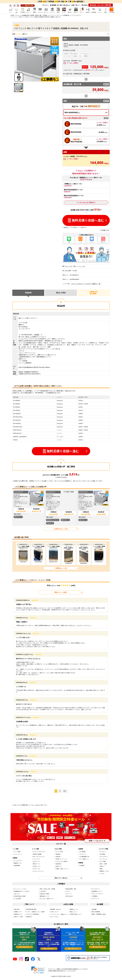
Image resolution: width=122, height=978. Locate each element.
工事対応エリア (18, 914)
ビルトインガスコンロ (39, 851)
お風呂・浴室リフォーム (62, 868)
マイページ (69, 893)
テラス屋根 (103, 861)
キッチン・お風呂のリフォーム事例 (35, 911)
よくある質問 (17, 898)
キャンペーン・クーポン (20, 889)
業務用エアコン (18, 863)
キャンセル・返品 (80, 266)
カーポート (103, 851)
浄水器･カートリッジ (61, 859)
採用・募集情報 (96, 911)
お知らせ (67, 5)
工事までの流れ (68, 266)
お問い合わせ (69, 896)
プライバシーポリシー (97, 893)
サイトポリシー (96, 889)
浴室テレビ (59, 866)
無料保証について (44, 896)
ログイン (46, 5)
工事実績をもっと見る (61, 568)
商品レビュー (73, 911)
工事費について (18, 911)
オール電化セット (84, 859)
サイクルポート (104, 856)
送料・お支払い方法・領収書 (47, 889)
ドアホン (102, 873)
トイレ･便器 (17, 851)
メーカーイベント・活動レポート (59, 914)
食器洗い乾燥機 (37, 854)
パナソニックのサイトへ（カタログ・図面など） (85, 283)
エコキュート (83, 854)
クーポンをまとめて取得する (86, 202)
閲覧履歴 (53, 5)
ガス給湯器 (82, 851)
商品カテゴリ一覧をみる (61, 878)
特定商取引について (97, 891)
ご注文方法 (43, 891)
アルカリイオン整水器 (61, 861)
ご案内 (60, 5)
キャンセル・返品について (47, 898)
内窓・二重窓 (103, 863)
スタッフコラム (54, 916)
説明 (106, 84)
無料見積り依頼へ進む (88, 220)
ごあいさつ (17, 893)
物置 (101, 868)
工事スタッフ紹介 (18, 916)
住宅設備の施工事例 (31, 909)
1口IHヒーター (37, 866)
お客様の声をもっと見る (61, 529)
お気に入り (105, 230)
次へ (65, 791)
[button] (18, 87)
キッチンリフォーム (38, 871)
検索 (73, 5)
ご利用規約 (95, 896)
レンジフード (36, 859)
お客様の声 (29, 916)
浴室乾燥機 (17, 865)
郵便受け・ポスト (104, 871)
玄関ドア (102, 866)
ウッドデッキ (103, 859)
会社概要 (94, 909)
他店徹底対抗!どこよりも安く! (22, 891)
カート (79, 5)
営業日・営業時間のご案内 (99, 914)
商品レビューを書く (61, 592)
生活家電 (82, 865)
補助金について (74, 909)
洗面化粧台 (59, 863)
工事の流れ (17, 909)
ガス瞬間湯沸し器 (84, 856)
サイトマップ (95, 898)
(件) (19, 34)
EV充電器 (102, 854)
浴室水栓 (58, 856)
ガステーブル (36, 868)
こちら (37, 805)
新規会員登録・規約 (71, 889)
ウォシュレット (18, 854)
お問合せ (85, 5)
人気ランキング (54, 911)
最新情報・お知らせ (55, 909)
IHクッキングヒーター (39, 856)
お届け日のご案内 (44, 893)
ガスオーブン (36, 861)
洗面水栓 (58, 854)
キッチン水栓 (59, 851)
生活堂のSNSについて (76, 914)
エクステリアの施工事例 (32, 914)
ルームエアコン (18, 860)
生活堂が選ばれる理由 (19, 896)
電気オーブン (36, 863)
